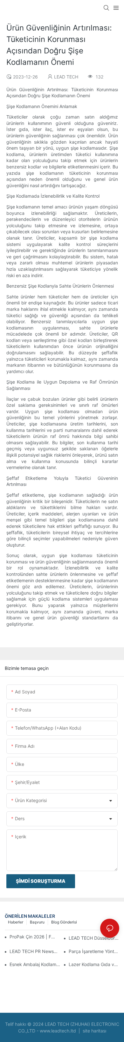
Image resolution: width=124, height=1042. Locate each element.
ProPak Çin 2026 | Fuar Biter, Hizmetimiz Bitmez (33, 936)
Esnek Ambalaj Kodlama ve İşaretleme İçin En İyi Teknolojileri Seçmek (35, 964)
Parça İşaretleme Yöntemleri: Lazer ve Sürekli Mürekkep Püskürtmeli (94, 951)
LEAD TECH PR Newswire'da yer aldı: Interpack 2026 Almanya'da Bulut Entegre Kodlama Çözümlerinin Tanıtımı (35, 951)
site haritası (93, 1030)
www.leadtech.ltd (58, 1030)
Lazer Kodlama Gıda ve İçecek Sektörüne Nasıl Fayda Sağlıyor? (94, 964)
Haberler (15, 922)
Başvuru (37, 922)
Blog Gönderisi (64, 922)
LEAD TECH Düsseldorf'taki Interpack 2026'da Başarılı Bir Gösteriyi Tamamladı (94, 938)
